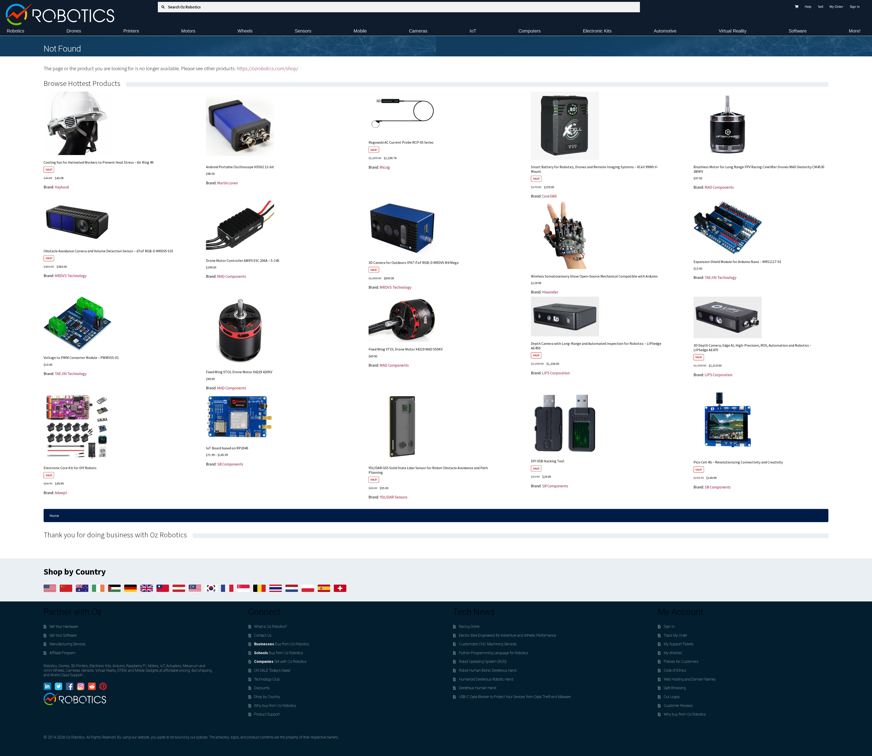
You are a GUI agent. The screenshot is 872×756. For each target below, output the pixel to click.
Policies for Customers (681, 661)
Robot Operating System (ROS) (483, 661)
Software (798, 30)
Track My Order (675, 635)
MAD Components (719, 187)
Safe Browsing (675, 688)
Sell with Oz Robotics (280, 661)
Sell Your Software (63, 635)
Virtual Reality (732, 30)
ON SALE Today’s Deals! (272, 670)
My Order (836, 6)
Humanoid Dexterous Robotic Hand (486, 679)
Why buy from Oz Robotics (275, 705)
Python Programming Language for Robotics (493, 653)
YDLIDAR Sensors (393, 497)
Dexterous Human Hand (477, 688)
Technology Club (267, 679)
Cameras (418, 30)
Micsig (385, 167)
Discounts (262, 688)
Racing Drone (469, 626)
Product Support (267, 714)
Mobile (360, 30)
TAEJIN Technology (720, 277)
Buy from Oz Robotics (281, 644)
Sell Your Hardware (64, 626)
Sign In (855, 6)
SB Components (230, 464)
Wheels (245, 30)
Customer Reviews (678, 705)
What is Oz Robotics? (270, 626)
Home (54, 515)
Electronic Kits (597, 30)
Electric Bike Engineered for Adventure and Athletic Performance (507, 635)
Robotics (15, 30)
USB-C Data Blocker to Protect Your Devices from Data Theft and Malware (515, 697)
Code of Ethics (675, 670)
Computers (529, 30)
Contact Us (262, 635)
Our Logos (672, 697)
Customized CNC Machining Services (488, 644)
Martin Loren (227, 182)
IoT (473, 30)
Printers (131, 30)
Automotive (665, 30)
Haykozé (62, 187)
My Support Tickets (679, 644)
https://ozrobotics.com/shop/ (267, 68)
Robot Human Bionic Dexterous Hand (487, 670)
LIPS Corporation (556, 372)
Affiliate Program (62, 653)
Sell (820, 6)
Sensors (303, 30)
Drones (74, 30)
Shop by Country (267, 697)
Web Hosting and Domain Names (690, 679)
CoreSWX (549, 196)
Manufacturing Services (68, 644)
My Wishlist (673, 653)
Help (808, 6)
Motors (188, 30)
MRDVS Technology (71, 275)
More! (855, 30)
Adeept (61, 492)
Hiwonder (550, 292)
